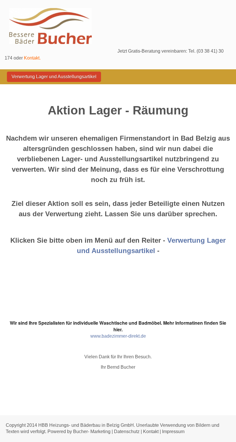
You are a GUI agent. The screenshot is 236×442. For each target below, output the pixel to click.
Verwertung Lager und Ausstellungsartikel (54, 76)
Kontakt (151, 431)
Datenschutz (127, 431)
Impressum (172, 431)
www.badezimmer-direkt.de (118, 336)
